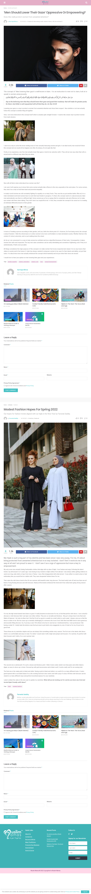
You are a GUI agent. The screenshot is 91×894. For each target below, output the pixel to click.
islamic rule (34, 262)
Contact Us (28, 837)
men (41, 262)
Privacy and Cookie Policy (73, 892)
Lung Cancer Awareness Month (32, 324)
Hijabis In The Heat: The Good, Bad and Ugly (73, 305)
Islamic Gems (48, 21)
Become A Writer (30, 840)
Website (49, 375)
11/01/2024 (7, 306)
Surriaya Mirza (13, 21)
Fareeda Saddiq (13, 418)
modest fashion (17, 686)
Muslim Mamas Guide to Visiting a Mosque (11, 324)
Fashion (16, 405)
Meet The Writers (30, 842)
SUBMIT (77, 858)
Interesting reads (38, 21)
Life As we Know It (12, 8)
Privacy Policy (30, 386)
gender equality (12, 262)
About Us (28, 834)
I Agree (85, 892)
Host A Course (29, 850)
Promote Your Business (32, 845)
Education (8, 319)
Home (5, 8)
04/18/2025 (23, 21)
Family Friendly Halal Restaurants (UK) (44, 305)
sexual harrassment (50, 262)
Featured (30, 21)
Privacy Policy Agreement (12, 383)
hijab (9, 686)
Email (6, 375)
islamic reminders (24, 262)
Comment (7, 345)
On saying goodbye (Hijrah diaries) (16, 304)
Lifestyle (10, 405)
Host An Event (29, 848)
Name (6, 367)
